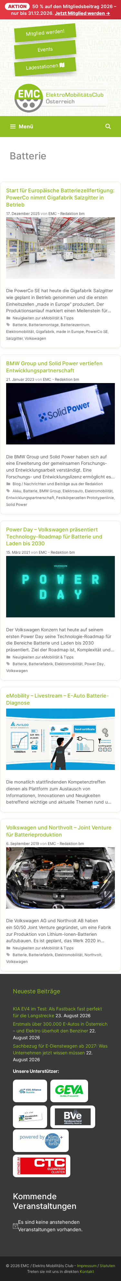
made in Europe (70, 331)
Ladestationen (43, 66)
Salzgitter (14, 338)
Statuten (107, 1265)
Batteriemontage (44, 325)
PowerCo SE (97, 331)
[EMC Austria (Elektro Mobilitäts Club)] (60, 97)
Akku (17, 491)
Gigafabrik (45, 331)
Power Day (94, 664)
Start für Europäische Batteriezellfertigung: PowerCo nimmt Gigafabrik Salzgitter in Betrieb (60, 197)
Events (45, 49)
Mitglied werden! (45, 32)
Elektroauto (73, 491)
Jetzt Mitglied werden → (82, 13)
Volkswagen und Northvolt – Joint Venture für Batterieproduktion (59, 831)
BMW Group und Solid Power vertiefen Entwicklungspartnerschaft (54, 367)
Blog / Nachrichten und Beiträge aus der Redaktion (58, 484)
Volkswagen (35, 338)
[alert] (60, 1226)
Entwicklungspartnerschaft (30, 498)
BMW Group (50, 491)
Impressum (86, 1265)
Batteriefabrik (41, 664)
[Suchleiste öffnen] (108, 126)
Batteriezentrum (75, 325)
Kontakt (87, 1271)
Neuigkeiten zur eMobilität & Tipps (43, 318)
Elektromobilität (20, 331)
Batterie (20, 325)
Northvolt (93, 955)
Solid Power (16, 504)
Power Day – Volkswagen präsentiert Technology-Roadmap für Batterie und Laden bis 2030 (54, 536)
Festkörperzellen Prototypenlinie (85, 498)
